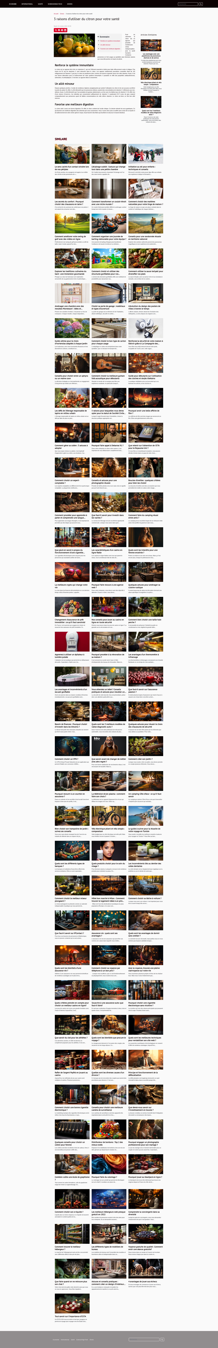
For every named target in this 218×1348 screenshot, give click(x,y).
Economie (13, 4)
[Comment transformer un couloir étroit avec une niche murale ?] (109, 188)
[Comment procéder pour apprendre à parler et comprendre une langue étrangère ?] (72, 502)
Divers (69, 4)
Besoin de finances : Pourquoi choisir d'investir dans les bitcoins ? (71, 725)
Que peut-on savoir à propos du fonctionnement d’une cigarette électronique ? (69, 553)
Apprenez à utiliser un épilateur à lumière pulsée (69, 655)
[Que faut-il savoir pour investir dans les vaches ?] (109, 502)
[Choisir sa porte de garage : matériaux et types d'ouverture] (109, 293)
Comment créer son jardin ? (140, 759)
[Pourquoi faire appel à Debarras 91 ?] (109, 432)
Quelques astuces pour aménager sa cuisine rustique (144, 586)
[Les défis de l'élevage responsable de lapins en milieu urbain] (72, 397)
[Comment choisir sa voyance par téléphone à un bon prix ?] (109, 955)
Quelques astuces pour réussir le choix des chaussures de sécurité (145, 725)
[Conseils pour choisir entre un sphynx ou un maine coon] (72, 363)
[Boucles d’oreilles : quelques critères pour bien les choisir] (145, 467)
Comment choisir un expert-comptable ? (67, 481)
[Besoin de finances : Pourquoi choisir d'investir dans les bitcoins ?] (72, 711)
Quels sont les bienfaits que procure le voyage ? (109, 1039)
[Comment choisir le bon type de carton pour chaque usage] (109, 328)
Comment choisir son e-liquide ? (69, 1212)
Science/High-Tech (55, 4)
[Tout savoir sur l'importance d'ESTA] (72, 1303)
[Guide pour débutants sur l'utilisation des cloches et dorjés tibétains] (145, 363)
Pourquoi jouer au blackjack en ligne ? (145, 1177)
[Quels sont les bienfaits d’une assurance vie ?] (72, 955)
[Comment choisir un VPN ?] (72, 746)
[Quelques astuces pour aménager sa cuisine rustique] (145, 572)
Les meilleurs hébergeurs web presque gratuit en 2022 (108, 1213)
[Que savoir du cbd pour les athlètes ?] (72, 1024)
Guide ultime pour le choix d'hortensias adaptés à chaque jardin (71, 342)
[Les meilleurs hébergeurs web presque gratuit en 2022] (109, 1199)
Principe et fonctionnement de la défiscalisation (143, 1073)
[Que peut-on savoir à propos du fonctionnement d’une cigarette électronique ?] (72, 537)
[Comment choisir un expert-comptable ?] (72, 467)
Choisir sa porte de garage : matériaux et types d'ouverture (108, 307)
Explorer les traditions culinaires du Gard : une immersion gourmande (70, 272)
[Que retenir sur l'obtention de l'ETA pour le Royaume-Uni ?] (145, 432)
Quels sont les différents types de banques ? (69, 864)
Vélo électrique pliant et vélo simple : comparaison (151, 83)
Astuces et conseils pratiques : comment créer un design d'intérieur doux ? (108, 1284)
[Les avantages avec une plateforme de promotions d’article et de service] (151, 45)
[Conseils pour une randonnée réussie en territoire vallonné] (145, 223)
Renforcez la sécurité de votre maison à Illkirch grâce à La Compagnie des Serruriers (145, 343)
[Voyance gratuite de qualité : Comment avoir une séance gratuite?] (145, 1233)
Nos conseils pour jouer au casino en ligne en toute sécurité (108, 621)
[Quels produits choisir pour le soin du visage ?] (109, 850)
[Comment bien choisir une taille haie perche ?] (145, 606)
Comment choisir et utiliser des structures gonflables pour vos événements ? (105, 274)
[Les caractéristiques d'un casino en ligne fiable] (109, 537)
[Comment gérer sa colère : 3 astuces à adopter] (72, 432)
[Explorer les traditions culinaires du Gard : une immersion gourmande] (72, 258)
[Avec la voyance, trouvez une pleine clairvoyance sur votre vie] (145, 955)
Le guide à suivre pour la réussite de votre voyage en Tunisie (144, 830)
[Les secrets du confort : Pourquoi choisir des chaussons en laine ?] (72, 188)
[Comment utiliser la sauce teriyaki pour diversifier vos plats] (145, 258)
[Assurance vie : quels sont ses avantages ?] (109, 920)
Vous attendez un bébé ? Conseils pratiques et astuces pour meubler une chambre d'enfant (109, 692)
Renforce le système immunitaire (110, 41)
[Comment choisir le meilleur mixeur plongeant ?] (72, 885)
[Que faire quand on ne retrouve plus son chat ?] (72, 1268)
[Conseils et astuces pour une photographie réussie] (109, 467)
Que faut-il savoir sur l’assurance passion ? (142, 690)
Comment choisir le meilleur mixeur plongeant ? (71, 899)
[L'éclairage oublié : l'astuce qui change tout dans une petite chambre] (109, 153)
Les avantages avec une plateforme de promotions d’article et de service (151, 56)
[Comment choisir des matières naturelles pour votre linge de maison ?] (145, 188)
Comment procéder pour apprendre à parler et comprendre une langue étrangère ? (71, 518)
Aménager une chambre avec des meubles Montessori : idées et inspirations (69, 309)
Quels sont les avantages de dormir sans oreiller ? (143, 934)
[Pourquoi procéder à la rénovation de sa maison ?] (109, 641)
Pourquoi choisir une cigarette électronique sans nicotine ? (141, 1004)
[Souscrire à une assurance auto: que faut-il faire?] (109, 990)
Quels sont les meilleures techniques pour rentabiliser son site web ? (144, 1039)
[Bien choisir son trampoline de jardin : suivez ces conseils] (72, 815)
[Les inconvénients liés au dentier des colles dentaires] (145, 850)
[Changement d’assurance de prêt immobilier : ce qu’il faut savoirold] (72, 606)
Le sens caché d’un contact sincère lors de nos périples (72, 168)
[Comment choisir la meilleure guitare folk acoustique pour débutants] (109, 363)
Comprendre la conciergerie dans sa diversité (144, 1213)
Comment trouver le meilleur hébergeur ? (67, 1248)
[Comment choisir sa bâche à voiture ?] (145, 885)
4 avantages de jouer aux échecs (142, 1281)
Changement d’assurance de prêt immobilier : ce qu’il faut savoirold (70, 621)
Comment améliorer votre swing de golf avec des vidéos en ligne (70, 237)
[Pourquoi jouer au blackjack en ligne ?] (145, 1164)
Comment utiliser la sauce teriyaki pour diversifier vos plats (145, 272)
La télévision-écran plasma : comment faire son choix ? (108, 795)
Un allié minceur (105, 45)
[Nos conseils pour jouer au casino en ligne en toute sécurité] (109, 606)
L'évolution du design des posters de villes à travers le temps (144, 307)
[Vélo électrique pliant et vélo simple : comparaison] (151, 74)
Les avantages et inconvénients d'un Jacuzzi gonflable (71, 690)
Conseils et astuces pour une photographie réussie (104, 481)
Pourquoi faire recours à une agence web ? (107, 586)
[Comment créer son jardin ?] (145, 746)
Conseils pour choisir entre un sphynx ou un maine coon (71, 377)
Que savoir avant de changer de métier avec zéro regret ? (109, 760)
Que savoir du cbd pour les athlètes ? (71, 1037)
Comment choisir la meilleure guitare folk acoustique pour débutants (108, 377)
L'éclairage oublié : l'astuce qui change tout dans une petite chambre (108, 168)
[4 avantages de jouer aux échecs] (145, 1268)
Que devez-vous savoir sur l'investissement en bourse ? (140, 1108)
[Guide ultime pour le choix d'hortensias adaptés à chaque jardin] (72, 328)
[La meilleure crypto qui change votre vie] (72, 572)
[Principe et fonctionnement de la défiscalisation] (145, 1059)
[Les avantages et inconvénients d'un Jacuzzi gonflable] (72, 676)
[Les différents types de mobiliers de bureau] (109, 1233)
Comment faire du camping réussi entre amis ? (143, 516)
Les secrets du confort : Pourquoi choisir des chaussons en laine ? (69, 202)
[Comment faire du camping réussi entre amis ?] (145, 502)
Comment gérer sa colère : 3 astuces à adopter (71, 446)
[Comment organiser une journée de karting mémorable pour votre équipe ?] (109, 223)
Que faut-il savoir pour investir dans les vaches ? (108, 516)
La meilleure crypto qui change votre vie (71, 586)
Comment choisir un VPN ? (66, 759)
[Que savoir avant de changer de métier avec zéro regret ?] (109, 746)
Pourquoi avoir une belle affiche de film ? (143, 412)
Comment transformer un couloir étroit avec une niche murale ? (109, 202)
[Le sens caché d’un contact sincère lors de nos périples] (72, 153)
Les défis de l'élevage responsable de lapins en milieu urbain (71, 412)
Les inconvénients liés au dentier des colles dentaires (144, 864)
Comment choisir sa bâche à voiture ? (144, 898)
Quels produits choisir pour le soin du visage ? (108, 864)
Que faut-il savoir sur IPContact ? (69, 933)
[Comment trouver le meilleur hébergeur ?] (72, 1233)
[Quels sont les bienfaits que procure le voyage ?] (109, 1024)
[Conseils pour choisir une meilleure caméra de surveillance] (109, 1094)
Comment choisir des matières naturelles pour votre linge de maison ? (145, 202)
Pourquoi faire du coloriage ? (104, 1177)
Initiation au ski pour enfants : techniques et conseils (141, 168)
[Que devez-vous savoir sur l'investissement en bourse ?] (145, 1094)
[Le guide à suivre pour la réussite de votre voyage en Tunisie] (145, 815)
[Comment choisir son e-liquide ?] (72, 1199)
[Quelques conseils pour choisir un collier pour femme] (72, 1129)
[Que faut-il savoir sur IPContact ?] (72, 920)
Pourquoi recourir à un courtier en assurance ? (70, 795)
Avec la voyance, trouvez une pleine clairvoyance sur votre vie (144, 969)
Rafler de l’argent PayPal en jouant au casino (71, 1073)
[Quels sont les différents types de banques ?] (72, 850)
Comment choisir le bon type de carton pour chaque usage (109, 342)
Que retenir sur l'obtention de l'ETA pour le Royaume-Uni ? (143, 446)
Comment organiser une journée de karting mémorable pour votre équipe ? (109, 237)
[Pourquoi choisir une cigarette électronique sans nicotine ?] (145, 990)
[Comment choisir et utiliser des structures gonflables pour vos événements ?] (109, 258)
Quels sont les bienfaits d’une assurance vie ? (68, 969)
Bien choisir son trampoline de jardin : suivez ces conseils (72, 830)
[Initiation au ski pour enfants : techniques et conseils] (145, 153)
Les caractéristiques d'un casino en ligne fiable (107, 551)
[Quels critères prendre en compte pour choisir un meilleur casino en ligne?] (72, 990)
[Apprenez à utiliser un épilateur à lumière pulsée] (72, 641)
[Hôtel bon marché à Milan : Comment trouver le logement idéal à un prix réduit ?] (109, 885)
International (27, 4)
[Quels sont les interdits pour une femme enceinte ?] (145, 537)
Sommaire (104, 37)
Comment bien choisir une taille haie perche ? (144, 621)
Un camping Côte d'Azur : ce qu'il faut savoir (144, 795)
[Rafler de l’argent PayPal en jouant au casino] (72, 1059)
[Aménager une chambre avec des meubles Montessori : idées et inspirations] (72, 293)
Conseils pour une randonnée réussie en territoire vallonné (144, 237)
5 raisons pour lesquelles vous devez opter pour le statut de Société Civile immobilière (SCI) (108, 413)
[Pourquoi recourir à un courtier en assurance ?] (72, 781)
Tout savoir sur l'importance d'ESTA (70, 1316)
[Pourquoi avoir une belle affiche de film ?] (145, 397)
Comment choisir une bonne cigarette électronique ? (71, 1108)
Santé (40, 4)
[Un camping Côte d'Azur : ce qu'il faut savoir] (145, 781)
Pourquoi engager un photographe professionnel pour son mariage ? (143, 1143)
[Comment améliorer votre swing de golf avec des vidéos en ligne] (72, 223)
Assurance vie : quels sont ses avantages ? (105, 934)
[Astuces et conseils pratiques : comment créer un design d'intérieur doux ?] (109, 1268)
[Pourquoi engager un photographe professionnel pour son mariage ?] (145, 1129)
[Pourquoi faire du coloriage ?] (109, 1164)
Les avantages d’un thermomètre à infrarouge (143, 655)
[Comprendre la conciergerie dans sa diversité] (145, 1199)
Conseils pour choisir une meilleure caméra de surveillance (107, 1108)
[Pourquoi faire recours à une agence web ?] (109, 572)
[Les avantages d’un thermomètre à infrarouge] (145, 641)
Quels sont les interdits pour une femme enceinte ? (143, 551)
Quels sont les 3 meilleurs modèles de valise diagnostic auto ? (151, 112)
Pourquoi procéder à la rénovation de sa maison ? (108, 655)
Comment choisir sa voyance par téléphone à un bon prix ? (106, 969)
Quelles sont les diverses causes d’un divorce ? (108, 1073)
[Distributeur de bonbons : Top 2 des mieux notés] (109, 1129)
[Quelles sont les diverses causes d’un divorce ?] (109, 1059)
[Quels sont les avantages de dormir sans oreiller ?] (145, 920)
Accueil (56, 13)
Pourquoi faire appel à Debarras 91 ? (107, 445)
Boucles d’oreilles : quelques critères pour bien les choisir (144, 481)
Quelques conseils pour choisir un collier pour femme (70, 1143)
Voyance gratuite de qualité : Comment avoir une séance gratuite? (145, 1248)
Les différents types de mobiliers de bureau (107, 1248)
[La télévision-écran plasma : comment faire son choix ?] (109, 781)
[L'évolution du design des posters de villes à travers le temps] (145, 293)
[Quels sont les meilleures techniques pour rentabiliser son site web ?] (145, 1024)
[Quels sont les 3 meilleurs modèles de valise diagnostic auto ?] (151, 102)
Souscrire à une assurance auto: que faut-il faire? (107, 1004)
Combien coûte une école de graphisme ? (72, 1178)
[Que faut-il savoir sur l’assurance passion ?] (145, 676)
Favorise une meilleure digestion (110, 48)
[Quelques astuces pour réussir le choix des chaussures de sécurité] (145, 711)
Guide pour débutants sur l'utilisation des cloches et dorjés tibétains (145, 377)
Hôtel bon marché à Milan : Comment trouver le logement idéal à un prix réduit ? (108, 901)
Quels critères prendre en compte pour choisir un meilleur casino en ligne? (72, 1004)
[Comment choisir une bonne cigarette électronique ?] (72, 1094)
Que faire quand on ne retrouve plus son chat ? (71, 1282)
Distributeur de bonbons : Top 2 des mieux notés (107, 1143)
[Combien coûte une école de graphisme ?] (72, 1164)
